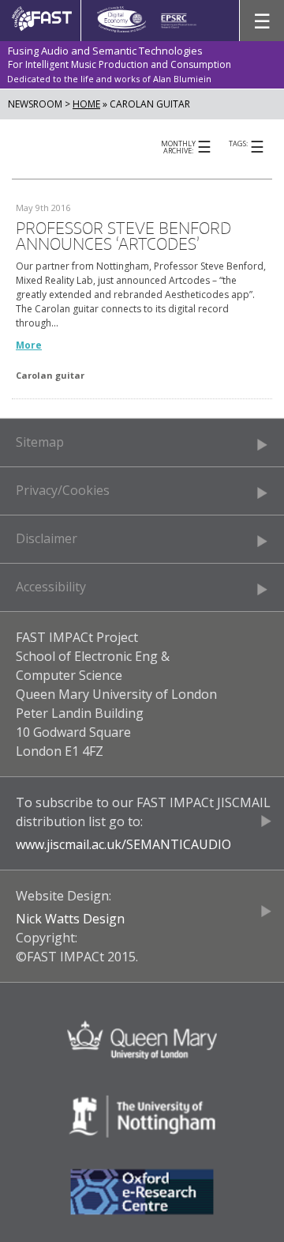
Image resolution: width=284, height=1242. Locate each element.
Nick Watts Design (70, 918)
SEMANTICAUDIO (178, 844)
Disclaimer (46, 538)
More (29, 345)
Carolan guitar (50, 375)
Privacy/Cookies (63, 490)
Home (86, 104)
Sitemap (40, 442)
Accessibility (51, 586)
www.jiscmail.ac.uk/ (71, 844)
